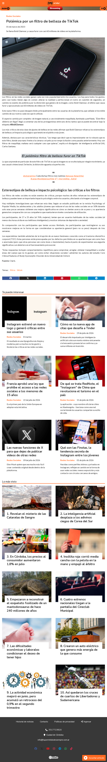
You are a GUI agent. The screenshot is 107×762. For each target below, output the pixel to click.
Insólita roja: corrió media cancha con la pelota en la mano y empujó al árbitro (79, 560)
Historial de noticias (25, 721)
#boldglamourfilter (46, 178)
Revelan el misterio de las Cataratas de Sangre (26, 516)
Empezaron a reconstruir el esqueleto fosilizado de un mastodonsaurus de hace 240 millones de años (27, 605)
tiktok (19, 270)
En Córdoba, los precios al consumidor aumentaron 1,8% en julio (26, 560)
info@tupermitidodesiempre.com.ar (53, 739)
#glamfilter (79, 176)
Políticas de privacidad (64, 721)
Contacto (44, 721)
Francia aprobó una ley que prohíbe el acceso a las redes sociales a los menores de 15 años (27, 389)
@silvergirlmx (29, 176)
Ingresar (87, 721)
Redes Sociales (13, 16)
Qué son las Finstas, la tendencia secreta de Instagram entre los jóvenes (79, 451)
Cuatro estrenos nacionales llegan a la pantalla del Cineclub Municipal (75, 605)
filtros (12, 270)
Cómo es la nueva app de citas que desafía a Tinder (77, 326)
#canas (34, 178)
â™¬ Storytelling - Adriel (65, 178)
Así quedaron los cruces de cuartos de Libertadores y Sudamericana (80, 696)
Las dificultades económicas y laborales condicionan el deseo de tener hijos (23, 651)
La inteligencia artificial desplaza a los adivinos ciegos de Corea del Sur (78, 517)
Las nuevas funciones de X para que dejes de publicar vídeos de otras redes (25, 451)
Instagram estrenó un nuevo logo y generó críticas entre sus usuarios (26, 328)
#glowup (69, 176)
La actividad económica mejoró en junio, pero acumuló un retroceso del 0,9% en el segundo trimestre (24, 700)
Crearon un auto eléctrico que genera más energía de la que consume (79, 650)
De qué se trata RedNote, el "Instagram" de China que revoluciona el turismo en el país (79, 389)
